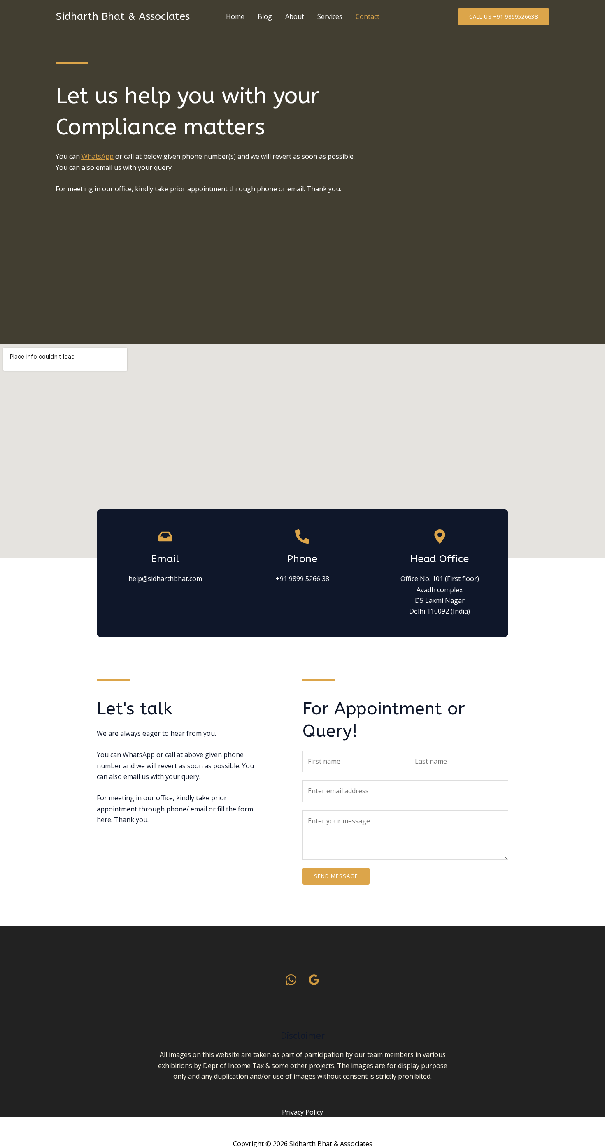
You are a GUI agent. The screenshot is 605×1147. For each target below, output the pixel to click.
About (294, 16)
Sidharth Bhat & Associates (123, 16)
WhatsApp (97, 156)
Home (235, 16)
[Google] (314, 979)
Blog (265, 16)
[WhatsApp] (291, 979)
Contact (367, 16)
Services (329, 16)
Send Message (336, 876)
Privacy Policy (302, 1112)
